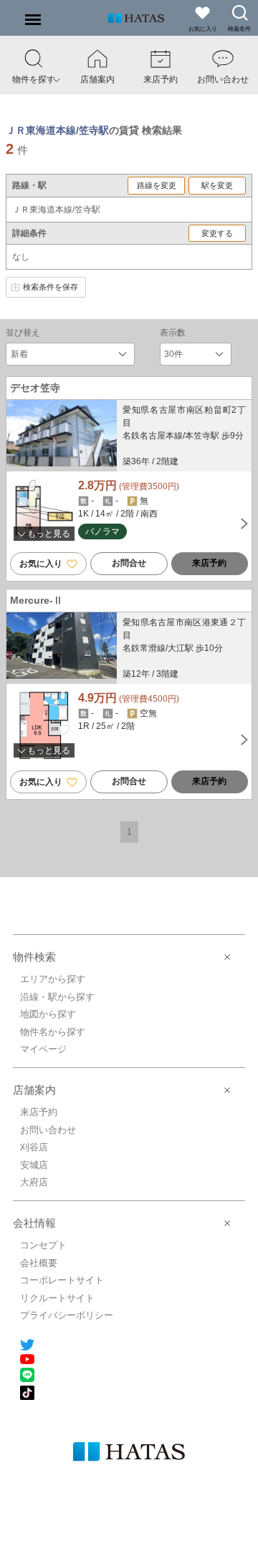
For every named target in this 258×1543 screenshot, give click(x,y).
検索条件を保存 (50, 287)
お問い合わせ (48, 1130)
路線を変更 (156, 185)
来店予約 (209, 563)
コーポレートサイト (62, 1280)
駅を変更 (217, 185)
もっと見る (47, 534)
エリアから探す (52, 979)
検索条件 (239, 29)
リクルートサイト (57, 1298)
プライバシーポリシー (66, 1315)
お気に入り (41, 564)
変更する (217, 233)
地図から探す (48, 1014)
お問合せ (129, 563)
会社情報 (34, 1223)
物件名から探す (52, 1032)
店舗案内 (34, 1090)
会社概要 (38, 1263)
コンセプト (43, 1245)
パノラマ (102, 531)
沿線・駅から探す (57, 996)
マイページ (43, 1049)
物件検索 (34, 957)
